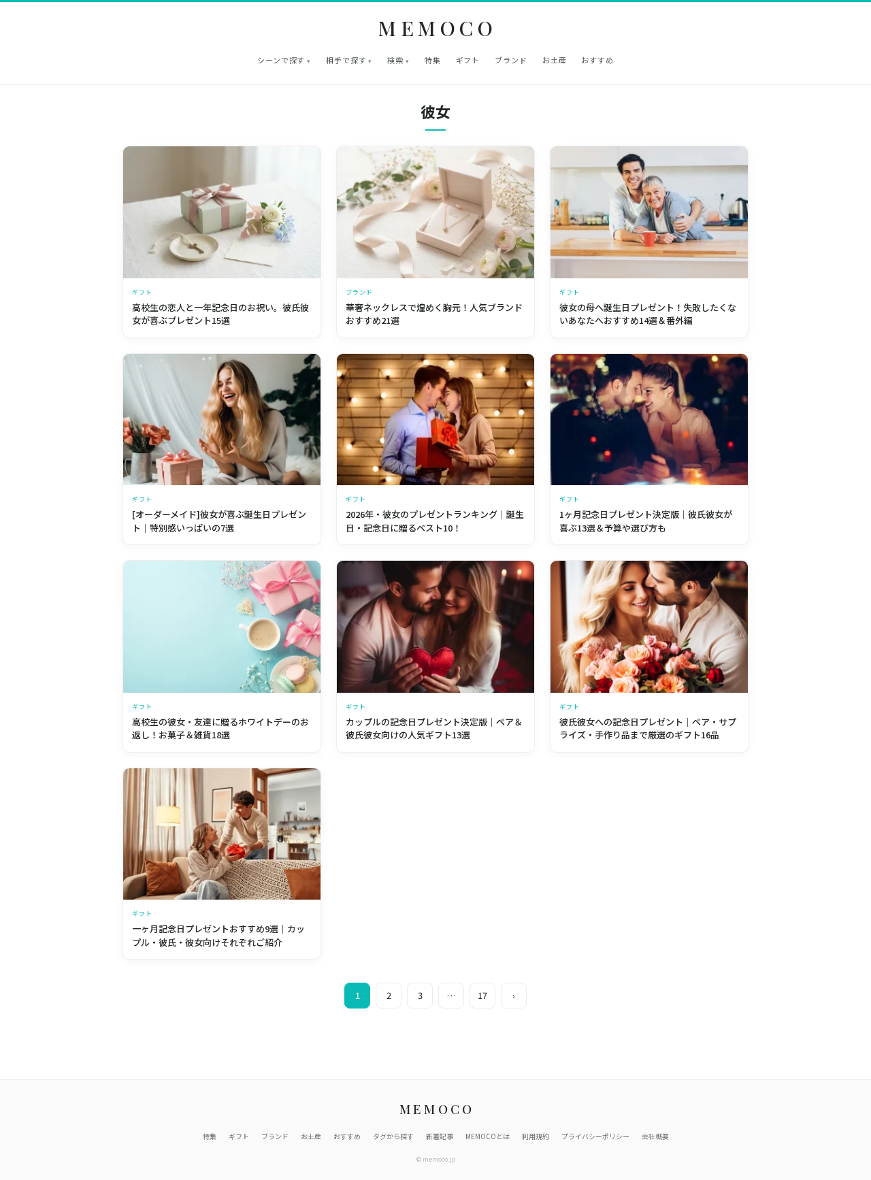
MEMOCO (437, 28)
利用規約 (535, 1136)
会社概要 (655, 1136)
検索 (395, 59)
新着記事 (439, 1136)
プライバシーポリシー (595, 1136)
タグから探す (393, 1136)
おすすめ (597, 59)
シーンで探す (281, 59)
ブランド (511, 59)
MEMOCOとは (487, 1136)
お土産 (554, 59)
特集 (433, 59)
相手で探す (346, 59)
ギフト (468, 59)
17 (482, 995)
